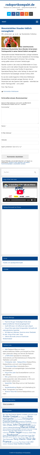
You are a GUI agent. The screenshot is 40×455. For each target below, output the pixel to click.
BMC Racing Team (23, 417)
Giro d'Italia (7, 425)
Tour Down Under (24, 442)
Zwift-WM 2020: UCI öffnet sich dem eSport (19, 326)
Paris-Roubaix (24, 430)
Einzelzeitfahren (21, 421)
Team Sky (31, 437)
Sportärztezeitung (10, 387)
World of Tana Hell (11, 391)
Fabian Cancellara (15, 422)
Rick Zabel (21, 435)
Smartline (27, 452)
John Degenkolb (21, 424)
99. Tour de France (9, 414)
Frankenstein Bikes (11, 366)
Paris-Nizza (17, 430)
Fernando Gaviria (25, 422)
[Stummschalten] (32, 200)
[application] (20, 192)
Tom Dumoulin (8, 439)
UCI (31, 442)
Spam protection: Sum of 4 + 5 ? (11, 147)
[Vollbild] (35, 200)
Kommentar (5, 107)
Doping (13, 421)
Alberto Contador (22, 414)
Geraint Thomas (32, 422)
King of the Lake (10, 372)
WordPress (19, 452)
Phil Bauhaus (26, 432)
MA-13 (7, 377)
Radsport (12, 434)
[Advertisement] (20, 292)
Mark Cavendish (16, 429)
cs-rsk (16, 34)
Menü (4, 22)
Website (4, 140)
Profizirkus (33, 34)
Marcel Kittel (27, 427)
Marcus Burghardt (7, 429)
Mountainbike (26, 34)
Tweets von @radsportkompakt (13, 263)
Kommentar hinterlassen (11, 91)
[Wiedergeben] (5, 200)
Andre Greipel (10, 416)
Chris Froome (18, 419)
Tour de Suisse (15, 442)
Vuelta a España (24, 444)
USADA (5, 444)
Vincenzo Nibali (12, 444)
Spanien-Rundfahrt (12, 437)
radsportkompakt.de (20, 4)
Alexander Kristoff (32, 414)
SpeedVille (8, 383)
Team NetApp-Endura (23, 437)
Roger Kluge (28, 435)
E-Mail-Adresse (6, 133)
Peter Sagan (15, 432)
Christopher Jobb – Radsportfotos (15, 362)
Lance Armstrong (14, 427)
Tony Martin (19, 439)
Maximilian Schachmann (26, 429)
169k (6, 349)
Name (3, 126)
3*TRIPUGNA (9, 356)
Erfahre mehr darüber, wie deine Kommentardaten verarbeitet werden (15, 163)
